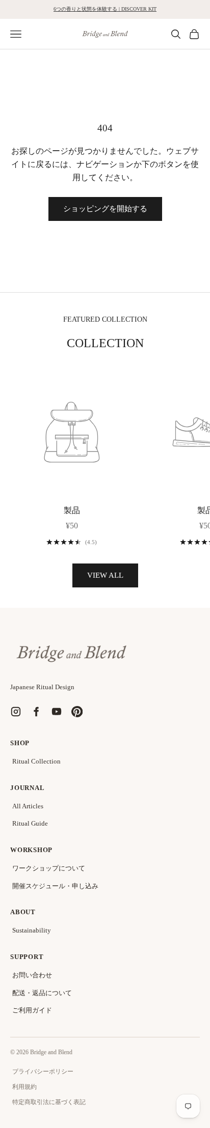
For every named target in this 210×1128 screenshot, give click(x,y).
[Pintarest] (77, 711)
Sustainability (31, 930)
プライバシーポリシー (42, 1071)
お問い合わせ (32, 975)
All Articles (27, 806)
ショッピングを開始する (105, 209)
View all (105, 575)
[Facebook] (36, 711)
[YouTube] (56, 711)
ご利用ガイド (32, 1010)
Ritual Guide (30, 823)
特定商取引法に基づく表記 (49, 1102)
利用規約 (24, 1086)
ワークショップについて (48, 868)
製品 (72, 510)
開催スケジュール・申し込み (55, 886)
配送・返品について (42, 993)
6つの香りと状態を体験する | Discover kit (105, 9)
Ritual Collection (36, 761)
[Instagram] (15, 711)
